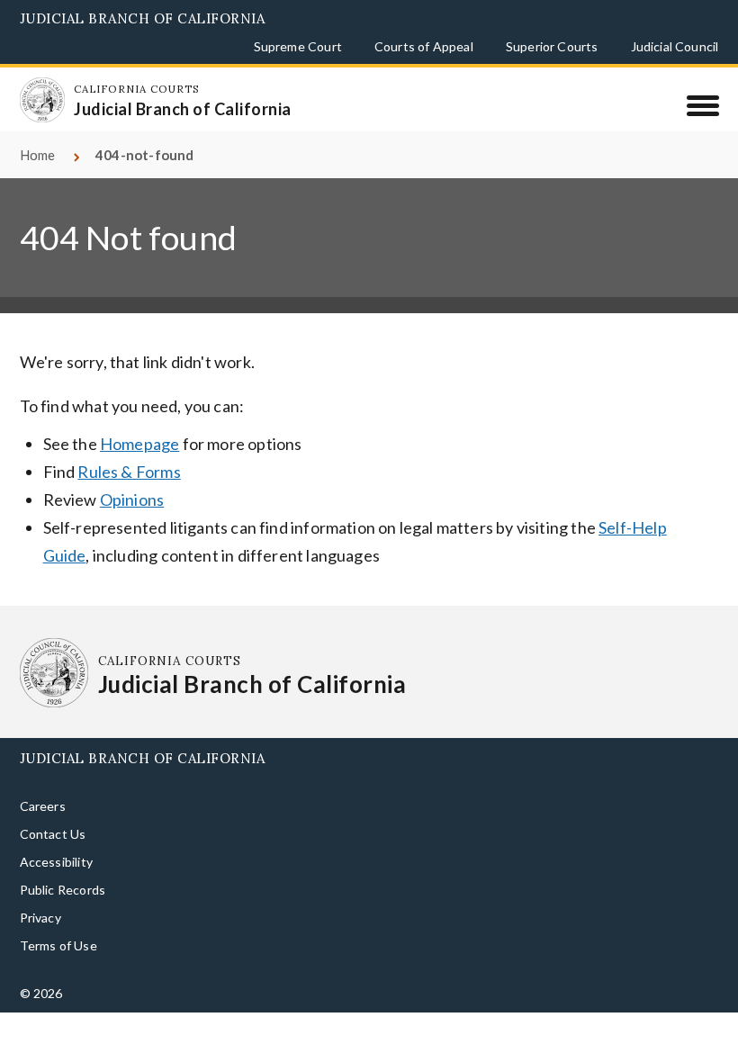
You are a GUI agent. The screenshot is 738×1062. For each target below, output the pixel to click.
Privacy (40, 917)
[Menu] (702, 105)
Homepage (139, 444)
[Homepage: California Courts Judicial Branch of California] (42, 99)
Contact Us (53, 834)
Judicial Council (675, 46)
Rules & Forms (128, 472)
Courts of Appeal (423, 46)
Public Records (63, 889)
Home (38, 155)
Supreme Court (298, 46)
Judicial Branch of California (143, 18)
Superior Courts (552, 46)
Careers (43, 806)
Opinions (132, 499)
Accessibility (56, 861)
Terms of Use (58, 945)
